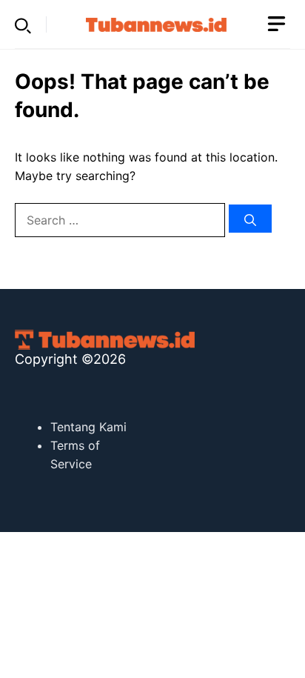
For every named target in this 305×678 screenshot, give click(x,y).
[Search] (250, 219)
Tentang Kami (88, 426)
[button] (23, 24)
